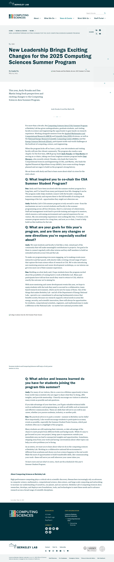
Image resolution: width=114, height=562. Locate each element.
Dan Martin (80, 154)
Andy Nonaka (66, 154)
